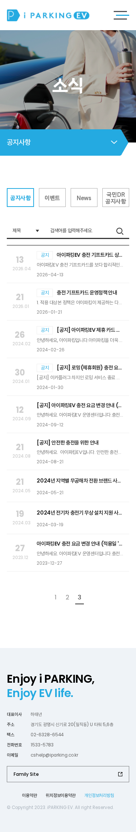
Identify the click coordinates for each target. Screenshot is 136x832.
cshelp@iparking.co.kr (54, 755)
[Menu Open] (121, 15)
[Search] (119, 231)
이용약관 (29, 795)
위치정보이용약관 (61, 795)
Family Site (26, 774)
